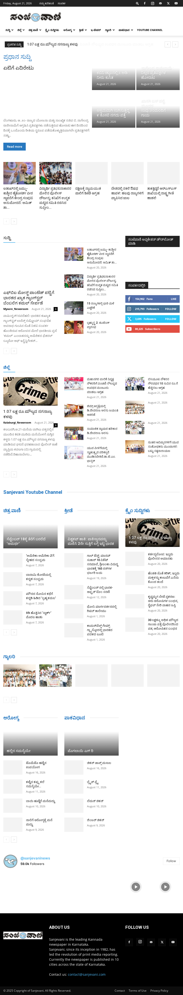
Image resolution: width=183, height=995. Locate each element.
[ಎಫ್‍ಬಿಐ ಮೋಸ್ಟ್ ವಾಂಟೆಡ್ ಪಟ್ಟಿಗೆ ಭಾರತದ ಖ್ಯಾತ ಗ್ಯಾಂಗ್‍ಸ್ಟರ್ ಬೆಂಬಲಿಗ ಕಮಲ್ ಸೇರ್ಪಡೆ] (30, 267)
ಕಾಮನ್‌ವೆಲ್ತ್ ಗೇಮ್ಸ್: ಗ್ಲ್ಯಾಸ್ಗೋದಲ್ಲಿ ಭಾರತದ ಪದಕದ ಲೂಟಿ (99, 630)
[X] (168, 3)
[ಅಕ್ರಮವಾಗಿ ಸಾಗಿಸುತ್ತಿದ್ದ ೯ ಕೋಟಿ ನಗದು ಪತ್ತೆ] (113, 109)
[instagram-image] (17, 886)
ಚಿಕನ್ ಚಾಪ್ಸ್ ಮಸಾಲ (99, 763)
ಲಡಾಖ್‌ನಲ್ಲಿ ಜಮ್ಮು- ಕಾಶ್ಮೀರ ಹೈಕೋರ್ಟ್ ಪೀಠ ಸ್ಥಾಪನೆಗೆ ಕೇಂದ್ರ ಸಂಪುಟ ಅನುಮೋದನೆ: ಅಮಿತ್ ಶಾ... (18, 198)
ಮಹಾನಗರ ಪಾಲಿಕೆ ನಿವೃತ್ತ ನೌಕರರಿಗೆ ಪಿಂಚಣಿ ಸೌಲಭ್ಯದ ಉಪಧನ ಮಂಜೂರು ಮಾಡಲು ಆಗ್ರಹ (88, 44)
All (44, 238)
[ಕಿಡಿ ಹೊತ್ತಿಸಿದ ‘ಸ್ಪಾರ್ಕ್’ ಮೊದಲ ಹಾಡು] (12, 617)
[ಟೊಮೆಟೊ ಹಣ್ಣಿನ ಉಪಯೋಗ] (12, 767)
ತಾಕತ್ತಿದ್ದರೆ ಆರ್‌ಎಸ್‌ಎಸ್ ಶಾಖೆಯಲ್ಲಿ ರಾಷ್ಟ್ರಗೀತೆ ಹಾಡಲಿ (162, 193)
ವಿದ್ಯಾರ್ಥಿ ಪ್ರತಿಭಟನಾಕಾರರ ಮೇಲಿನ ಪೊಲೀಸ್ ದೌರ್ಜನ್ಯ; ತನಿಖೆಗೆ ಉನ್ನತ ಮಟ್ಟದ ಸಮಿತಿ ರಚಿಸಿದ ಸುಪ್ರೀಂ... (55, 198)
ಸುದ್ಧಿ (7, 30)
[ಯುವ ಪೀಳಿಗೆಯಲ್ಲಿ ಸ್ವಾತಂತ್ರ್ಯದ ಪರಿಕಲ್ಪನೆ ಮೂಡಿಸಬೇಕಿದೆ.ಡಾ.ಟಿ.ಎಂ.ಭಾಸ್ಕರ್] (73, 452)
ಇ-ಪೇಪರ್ (96, 30)
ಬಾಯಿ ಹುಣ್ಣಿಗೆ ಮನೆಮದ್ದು (40, 801)
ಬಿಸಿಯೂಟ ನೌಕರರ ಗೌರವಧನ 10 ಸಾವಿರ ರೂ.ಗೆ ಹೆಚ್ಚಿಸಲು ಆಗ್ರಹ (163, 383)
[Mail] (160, 3)
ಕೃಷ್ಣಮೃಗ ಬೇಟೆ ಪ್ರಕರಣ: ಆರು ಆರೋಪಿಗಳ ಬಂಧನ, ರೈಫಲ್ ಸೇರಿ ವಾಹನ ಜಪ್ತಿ (163, 601)
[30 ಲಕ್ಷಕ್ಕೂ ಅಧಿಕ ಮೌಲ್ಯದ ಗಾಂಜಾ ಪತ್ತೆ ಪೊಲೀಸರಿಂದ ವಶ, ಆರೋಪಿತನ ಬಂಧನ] (134, 624)
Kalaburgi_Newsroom (17, 422)
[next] (175, 44)
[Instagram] (152, 3)
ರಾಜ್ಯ (95, 238)
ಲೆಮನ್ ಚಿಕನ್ (95, 801)
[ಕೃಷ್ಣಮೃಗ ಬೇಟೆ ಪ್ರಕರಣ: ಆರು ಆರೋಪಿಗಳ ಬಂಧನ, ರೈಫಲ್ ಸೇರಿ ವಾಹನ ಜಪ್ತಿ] (134, 601)
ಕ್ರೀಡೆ (81, 30)
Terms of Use (138, 991)
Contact (120, 991)
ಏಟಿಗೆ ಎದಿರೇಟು (18, 68)
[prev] (168, 44)
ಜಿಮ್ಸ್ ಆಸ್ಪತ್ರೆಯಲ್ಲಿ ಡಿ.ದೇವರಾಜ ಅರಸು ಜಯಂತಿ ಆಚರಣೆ (102, 410)
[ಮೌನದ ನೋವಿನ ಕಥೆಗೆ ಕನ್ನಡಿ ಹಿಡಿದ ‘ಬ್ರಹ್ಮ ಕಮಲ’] (12, 598)
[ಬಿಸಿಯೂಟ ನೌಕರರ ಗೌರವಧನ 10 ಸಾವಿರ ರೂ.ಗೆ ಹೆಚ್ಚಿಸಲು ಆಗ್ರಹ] (134, 383)
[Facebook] (144, 3)
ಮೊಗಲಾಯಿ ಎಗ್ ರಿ (80, 751)
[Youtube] (176, 3)
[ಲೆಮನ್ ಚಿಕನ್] (73, 805)
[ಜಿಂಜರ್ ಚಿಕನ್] (73, 825)
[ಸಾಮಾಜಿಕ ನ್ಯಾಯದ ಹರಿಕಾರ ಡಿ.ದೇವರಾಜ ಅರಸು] (73, 433)
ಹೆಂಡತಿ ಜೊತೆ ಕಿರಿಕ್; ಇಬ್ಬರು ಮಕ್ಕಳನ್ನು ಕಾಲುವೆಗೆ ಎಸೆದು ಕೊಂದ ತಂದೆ (163, 577)
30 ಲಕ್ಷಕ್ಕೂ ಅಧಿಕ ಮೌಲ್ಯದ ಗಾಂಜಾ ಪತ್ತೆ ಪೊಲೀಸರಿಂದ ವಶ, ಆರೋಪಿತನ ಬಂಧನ (163, 624)
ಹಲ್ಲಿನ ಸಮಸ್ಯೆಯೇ (18, 751)
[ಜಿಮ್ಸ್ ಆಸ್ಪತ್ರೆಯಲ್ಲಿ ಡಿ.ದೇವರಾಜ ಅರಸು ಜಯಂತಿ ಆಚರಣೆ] (73, 410)
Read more (14, 146)
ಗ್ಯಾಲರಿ (108, 30)
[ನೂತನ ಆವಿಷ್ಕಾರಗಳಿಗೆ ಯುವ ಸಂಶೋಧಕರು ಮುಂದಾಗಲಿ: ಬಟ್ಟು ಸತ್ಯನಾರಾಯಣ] (134, 447)
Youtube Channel (150, 30)
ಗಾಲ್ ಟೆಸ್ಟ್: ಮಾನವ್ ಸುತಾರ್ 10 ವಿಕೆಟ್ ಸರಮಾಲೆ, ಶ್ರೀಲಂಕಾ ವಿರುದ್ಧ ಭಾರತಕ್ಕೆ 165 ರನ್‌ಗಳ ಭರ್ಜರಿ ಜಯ (102, 564)
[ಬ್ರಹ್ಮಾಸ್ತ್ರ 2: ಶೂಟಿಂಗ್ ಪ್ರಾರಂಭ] (73, 327)
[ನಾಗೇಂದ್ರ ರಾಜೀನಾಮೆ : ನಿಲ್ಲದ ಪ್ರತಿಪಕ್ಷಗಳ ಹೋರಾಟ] (158, 71)
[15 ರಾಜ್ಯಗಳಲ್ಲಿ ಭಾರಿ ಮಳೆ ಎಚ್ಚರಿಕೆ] (73, 308)
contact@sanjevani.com (87, 974)
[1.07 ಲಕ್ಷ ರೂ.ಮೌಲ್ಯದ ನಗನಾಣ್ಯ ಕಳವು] (30, 391)
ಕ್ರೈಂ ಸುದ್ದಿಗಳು (52, 30)
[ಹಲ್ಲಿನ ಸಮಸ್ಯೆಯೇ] (30, 741)
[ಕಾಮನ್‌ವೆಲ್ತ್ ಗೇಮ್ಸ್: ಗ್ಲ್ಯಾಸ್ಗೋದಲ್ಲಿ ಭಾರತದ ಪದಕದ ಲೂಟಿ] (73, 630)
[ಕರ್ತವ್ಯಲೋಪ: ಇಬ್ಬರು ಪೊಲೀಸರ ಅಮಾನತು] (134, 559)
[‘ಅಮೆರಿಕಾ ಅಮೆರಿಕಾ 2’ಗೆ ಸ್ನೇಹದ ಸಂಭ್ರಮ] (12, 560)
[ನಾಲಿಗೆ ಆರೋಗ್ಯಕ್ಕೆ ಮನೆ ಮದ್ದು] (12, 825)
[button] (137, 3)
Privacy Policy (159, 991)
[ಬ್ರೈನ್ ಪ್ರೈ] (73, 786)
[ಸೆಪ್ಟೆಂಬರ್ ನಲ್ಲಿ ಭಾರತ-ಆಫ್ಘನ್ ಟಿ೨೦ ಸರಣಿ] (73, 592)
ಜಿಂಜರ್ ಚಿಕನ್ (95, 820)
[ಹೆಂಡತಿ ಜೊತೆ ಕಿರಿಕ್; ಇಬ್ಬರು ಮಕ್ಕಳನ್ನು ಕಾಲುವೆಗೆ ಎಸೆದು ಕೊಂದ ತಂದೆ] (134, 578)
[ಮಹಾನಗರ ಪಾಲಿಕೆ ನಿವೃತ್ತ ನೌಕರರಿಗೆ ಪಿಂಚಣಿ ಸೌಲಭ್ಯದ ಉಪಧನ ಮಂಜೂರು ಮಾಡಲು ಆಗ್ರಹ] (73, 383)
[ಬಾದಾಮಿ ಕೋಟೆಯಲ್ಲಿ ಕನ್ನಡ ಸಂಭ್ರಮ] (12, 579)
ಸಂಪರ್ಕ (62, 3)
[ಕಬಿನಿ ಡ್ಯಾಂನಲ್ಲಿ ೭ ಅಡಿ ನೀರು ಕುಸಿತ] (113, 71)
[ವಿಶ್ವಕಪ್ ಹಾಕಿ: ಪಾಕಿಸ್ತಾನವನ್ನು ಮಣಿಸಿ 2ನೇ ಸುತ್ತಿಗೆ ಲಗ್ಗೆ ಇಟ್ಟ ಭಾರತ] (91, 533)
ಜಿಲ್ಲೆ (19, 30)
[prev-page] (6, 221)
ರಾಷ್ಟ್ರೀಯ (81, 238)
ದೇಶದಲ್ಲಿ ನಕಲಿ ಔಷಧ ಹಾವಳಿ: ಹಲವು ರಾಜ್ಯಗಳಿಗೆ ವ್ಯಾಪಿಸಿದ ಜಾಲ (127, 193)
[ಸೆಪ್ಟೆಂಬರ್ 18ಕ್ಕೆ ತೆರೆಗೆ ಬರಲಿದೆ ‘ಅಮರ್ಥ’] (30, 533)
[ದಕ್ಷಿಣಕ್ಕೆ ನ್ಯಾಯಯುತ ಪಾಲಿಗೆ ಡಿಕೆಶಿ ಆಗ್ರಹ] (91, 173)
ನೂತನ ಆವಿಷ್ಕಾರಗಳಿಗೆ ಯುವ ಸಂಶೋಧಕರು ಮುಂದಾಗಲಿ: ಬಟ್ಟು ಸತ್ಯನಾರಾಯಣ (163, 447)
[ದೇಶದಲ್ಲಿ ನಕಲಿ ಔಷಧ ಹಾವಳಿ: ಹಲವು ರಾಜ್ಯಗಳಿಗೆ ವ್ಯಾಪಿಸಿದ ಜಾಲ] (127, 173)
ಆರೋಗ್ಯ (67, 30)
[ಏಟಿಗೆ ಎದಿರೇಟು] (47, 93)
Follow (170, 309)
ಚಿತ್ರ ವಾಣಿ (33, 30)
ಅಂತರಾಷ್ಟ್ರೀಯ (61, 238)
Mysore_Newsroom (15, 309)
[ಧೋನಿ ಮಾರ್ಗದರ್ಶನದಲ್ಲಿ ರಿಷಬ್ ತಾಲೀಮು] (73, 611)
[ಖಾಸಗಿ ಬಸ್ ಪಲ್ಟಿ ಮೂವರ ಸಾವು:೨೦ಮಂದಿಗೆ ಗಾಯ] (158, 109)
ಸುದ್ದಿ (6, 237)
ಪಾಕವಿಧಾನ (124, 30)
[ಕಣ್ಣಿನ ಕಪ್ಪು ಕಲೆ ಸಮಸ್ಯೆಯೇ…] (12, 786)
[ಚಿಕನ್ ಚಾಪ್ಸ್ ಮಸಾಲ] (73, 767)
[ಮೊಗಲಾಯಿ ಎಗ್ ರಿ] (91, 741)
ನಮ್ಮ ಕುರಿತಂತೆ (46, 3)
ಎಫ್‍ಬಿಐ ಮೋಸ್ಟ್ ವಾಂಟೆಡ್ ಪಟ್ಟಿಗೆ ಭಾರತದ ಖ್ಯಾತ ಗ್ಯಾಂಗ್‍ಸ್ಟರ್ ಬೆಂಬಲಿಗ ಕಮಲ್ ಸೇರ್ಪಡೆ (28, 297)
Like (173, 299)
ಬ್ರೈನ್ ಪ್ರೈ (92, 782)
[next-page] (14, 221)
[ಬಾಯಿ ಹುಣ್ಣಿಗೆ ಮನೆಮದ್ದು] (12, 805)
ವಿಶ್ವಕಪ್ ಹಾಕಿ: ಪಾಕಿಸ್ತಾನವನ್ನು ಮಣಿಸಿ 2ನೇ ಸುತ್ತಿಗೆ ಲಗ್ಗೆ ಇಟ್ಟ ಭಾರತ (91, 541)
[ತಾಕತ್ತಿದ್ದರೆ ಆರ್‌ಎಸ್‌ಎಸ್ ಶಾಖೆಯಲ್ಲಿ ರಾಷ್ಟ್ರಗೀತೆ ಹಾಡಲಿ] (163, 173)
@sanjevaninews (35, 858)
